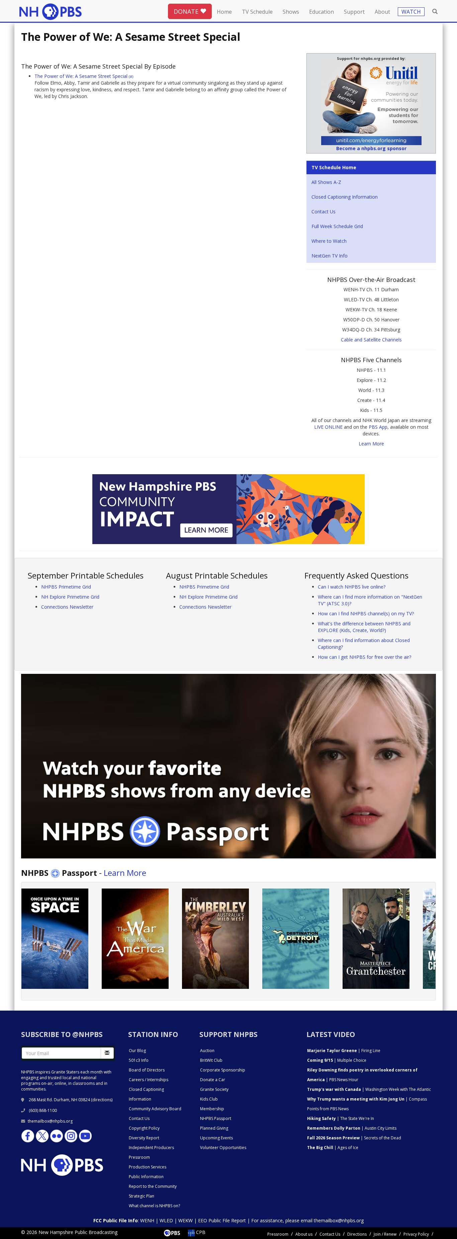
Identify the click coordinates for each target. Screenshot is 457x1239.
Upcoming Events (216, 1138)
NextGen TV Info (329, 255)
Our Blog (137, 1050)
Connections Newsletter (67, 607)
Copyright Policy (144, 1128)
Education (321, 11)
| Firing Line (343, 1050)
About (382, 11)
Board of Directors (147, 1070)
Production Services (147, 1167)
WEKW (185, 1220)
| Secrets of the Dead (354, 1138)
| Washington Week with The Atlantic (369, 1089)
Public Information (146, 1176)
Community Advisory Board (155, 1109)
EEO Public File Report (222, 1220)
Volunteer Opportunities (223, 1147)
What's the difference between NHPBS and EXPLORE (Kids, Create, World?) (364, 626)
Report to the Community (153, 1186)
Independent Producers (151, 1147)
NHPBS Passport (215, 1118)
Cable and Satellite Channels (371, 339)
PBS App (378, 427)
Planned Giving (214, 1128)
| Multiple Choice (336, 1060)
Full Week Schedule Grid (337, 226)
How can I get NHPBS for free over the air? (364, 657)
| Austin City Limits (351, 1128)
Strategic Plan (141, 1196)
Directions (357, 1234)
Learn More (371, 443)
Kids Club (209, 1099)
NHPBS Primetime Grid (66, 587)
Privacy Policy (416, 1234)
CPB (200, 1232)
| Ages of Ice (332, 1147)
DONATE (187, 11)
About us (303, 1234)
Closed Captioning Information (344, 197)
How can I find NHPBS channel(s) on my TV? (366, 613)
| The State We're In (340, 1118)
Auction (207, 1050)
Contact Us (323, 211)
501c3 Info (139, 1060)
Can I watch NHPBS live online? (351, 587)
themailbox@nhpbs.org (50, 1121)
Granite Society (214, 1089)
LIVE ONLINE (328, 427)
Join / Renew (385, 1234)
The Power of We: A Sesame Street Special (83, 76)
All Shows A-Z (326, 182)
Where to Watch (329, 241)
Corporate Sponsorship (222, 1070)
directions (101, 1100)
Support (354, 11)
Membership (212, 1109)
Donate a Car (212, 1079)
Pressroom (139, 1157)
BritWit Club (211, 1060)
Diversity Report (144, 1138)
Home (224, 11)
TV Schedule (257, 11)
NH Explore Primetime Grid (70, 597)
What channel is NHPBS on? (154, 1206)
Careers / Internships (148, 1079)
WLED (166, 1220)
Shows (291, 11)
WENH (147, 1220)
